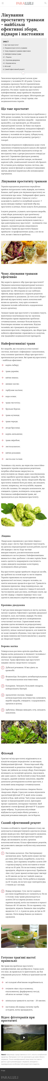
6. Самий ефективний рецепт (14, 69)
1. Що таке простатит (11, 45)
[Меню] (2, 3)
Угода (3, 1071)
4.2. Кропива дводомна (11, 60)
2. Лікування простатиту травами (15, 48)
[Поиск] (45, 3)
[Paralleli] (25, 4)
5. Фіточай (7, 66)
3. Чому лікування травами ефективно (17, 51)
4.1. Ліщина (7, 57)
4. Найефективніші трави (12, 54)
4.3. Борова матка (9, 63)
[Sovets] (10, 1078)
